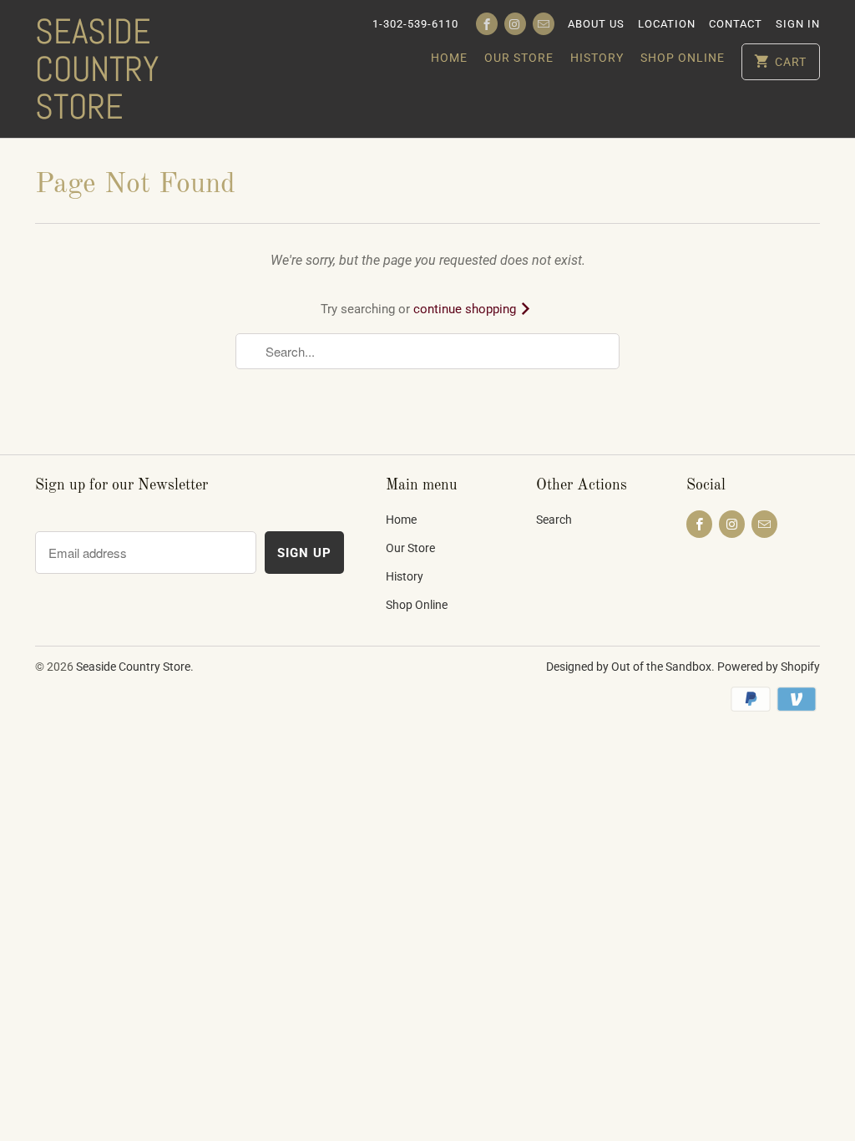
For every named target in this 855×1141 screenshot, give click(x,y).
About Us (596, 24)
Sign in (798, 24)
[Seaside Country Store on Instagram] (515, 24)
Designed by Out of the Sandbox (628, 666)
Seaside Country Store (97, 69)
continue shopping (466, 309)
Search (554, 519)
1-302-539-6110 (415, 24)
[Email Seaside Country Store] (543, 24)
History (597, 57)
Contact (735, 24)
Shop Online (682, 57)
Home (449, 57)
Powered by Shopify (768, 666)
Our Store (519, 57)
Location (667, 24)
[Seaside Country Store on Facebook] (487, 24)
